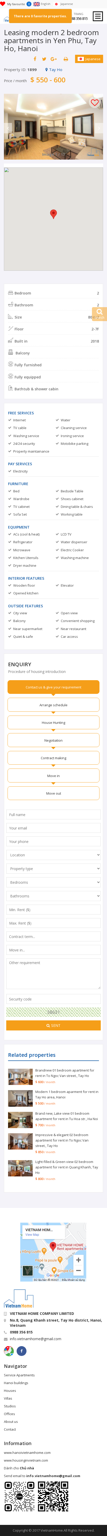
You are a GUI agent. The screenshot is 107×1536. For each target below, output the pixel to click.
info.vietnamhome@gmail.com (35, 1338)
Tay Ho (55, 69)
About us (11, 1421)
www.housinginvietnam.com (26, 1460)
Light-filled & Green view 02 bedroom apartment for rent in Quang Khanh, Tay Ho (66, 1167)
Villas (8, 1398)
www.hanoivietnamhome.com (27, 1452)
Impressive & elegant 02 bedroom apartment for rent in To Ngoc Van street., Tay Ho (62, 1140)
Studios (10, 1406)
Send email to (42, 1475)
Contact (10, 1429)
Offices (9, 1413)
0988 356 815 (78, 18)
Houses (10, 1390)
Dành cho (19, 1468)
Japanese (93, 59)
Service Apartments (19, 1375)
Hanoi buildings (16, 1382)
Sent (56, 1025)
